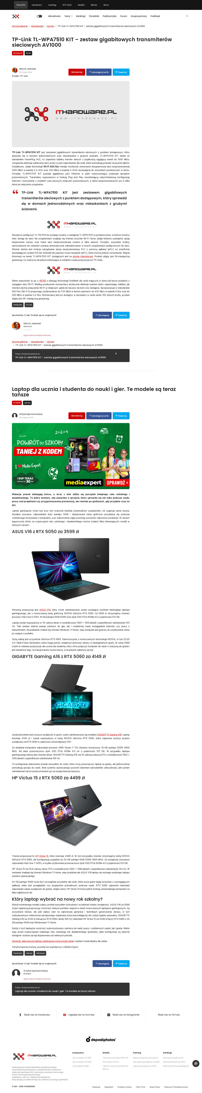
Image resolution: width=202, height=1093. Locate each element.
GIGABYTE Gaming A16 (109, 734)
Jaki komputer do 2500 (82, 1058)
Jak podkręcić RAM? (80, 1066)
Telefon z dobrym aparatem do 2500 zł (115, 1067)
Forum (123, 16)
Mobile (81, 5)
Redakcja (96, 1087)
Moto (106, 5)
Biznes (94, 5)
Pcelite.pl (155, 16)
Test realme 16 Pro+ (111, 1062)
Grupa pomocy (139, 16)
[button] (187, 16)
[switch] (39, 16)
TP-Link (29, 305)
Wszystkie (20, 5)
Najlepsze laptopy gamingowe (145, 1058)
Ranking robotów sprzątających (176, 1066)
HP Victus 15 (41, 856)
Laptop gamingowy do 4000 (144, 1066)
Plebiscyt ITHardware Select (176, 1087)
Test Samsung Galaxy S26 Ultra (115, 1058)
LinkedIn (27, 330)
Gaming (52, 5)
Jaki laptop (40, 953)
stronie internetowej (83, 256)
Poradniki (94, 16)
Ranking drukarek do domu (174, 1062)
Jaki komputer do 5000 (82, 1062)
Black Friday (155, 1087)
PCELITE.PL (141, 1087)
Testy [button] (67, 16)
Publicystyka (109, 16)
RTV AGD (67, 5)
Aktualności (54, 16)
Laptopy (29, 953)
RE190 (42, 280)
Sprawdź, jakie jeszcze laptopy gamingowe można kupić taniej (43, 941)
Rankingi (80, 16)
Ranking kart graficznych (173, 1058)
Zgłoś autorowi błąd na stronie (37, 335)
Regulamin (109, 1087)
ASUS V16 (44, 609)
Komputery (17, 305)
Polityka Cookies (125, 1087)
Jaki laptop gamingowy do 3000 (146, 1062)
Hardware (37, 5)
